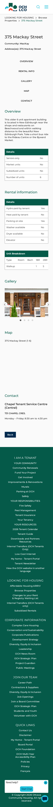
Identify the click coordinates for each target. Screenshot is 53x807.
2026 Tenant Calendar (25, 529)
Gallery (26, 81)
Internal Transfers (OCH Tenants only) (25, 604)
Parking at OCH (25, 491)
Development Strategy (25, 639)
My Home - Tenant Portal (25, 739)
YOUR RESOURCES (25, 524)
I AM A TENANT (25, 458)
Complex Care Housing (25, 625)
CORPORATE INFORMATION (25, 620)
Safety (25, 496)
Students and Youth (25, 711)
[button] (5, 304)
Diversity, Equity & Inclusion (25, 644)
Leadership (25, 649)
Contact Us (25, 730)
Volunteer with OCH (25, 715)
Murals (25, 486)
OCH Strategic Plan (25, 658)
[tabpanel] (26, 302)
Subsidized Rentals (25, 610)
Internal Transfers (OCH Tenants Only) (25, 548)
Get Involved (25, 477)
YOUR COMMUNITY (25, 463)
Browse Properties (25, 590)
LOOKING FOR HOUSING (19, 17)
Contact (26, 100)
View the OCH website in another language (25, 570)
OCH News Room (25, 653)
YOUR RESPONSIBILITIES (25, 501)
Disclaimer (25, 735)
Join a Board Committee (25, 701)
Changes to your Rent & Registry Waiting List (25, 597)
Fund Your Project (25, 472)
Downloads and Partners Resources (25, 540)
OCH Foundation (25, 749)
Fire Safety (25, 505)
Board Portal (25, 744)
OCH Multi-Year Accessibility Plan (25, 755)
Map (26, 91)
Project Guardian (25, 663)
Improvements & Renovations (25, 482)
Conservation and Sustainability (25, 630)
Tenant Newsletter (25, 563)
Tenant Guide (25, 534)
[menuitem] (26, 517)
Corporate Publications (25, 634)
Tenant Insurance (25, 515)
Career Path (25, 682)
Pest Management (25, 510)
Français (25, 771)
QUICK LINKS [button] (25, 725)
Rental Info (27, 71)
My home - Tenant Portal (25, 558)
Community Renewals (25, 467)
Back (10, 434)
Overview (26, 61)
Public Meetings (25, 667)
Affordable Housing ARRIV (25, 585)
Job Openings (25, 696)
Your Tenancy (25, 519)
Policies (25, 761)
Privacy (25, 766)
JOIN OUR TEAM (25, 677)
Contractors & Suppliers (25, 687)
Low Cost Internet (25, 554)
